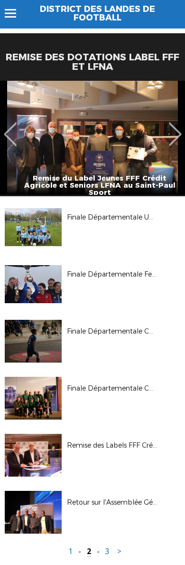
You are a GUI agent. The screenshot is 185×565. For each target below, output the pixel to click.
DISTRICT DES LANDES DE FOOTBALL (97, 13)
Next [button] (175, 127)
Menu (15, 13)
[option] (92, 138)
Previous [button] (10, 127)
